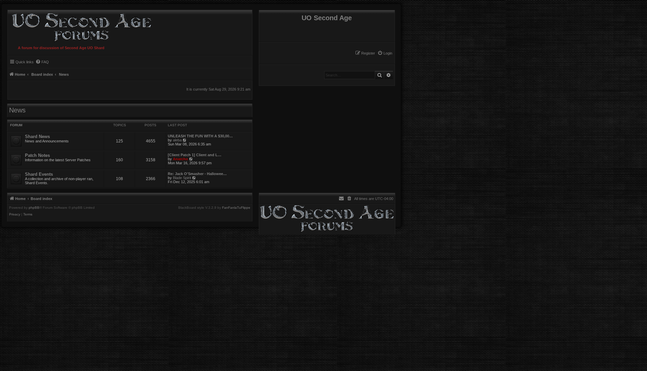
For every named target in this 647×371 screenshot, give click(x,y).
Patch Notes (37, 155)
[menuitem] (384, 53)
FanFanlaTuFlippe (236, 207)
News (17, 110)
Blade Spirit (182, 178)
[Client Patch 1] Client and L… (194, 155)
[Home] (80, 26)
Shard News (37, 136)
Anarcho (180, 159)
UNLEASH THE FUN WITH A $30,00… (200, 136)
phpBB (34, 207)
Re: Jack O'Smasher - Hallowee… (197, 174)
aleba (177, 140)
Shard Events (39, 174)
